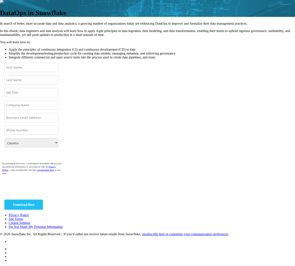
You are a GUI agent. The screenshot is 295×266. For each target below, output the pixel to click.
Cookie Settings (19, 223)
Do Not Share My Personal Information (36, 227)
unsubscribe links (45, 170)
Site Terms (16, 219)
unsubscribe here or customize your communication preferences (185, 234)
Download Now (23, 204)
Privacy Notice (19, 215)
